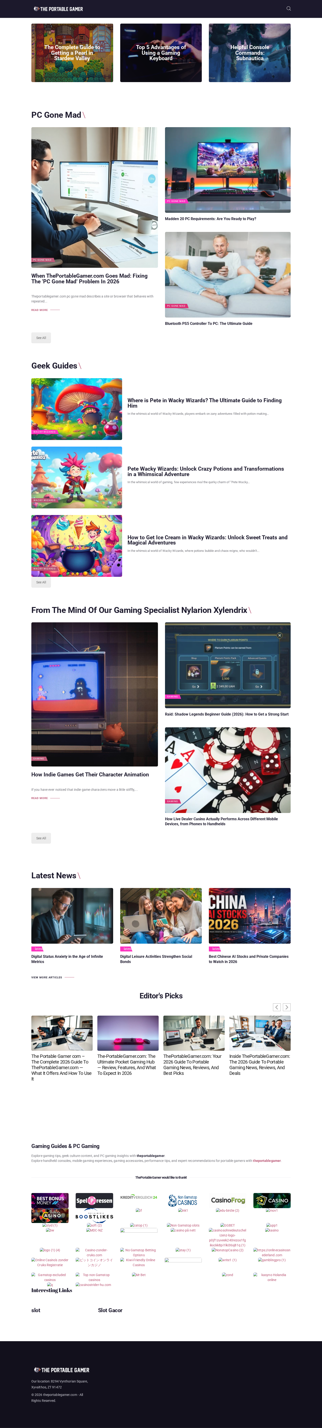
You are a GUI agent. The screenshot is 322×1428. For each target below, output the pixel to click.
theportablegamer (267, 1161)
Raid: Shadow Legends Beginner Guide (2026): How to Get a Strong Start (227, 714)
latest (39, 949)
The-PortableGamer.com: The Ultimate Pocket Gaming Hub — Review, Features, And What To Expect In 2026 (126, 1064)
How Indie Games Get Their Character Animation (90, 775)
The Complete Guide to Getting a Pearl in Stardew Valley (72, 53)
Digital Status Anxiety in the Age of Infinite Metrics (67, 959)
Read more (39, 310)
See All (41, 338)
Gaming (38, 759)
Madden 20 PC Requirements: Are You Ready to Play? (210, 219)
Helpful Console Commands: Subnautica (250, 53)
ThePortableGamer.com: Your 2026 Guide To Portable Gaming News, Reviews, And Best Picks (192, 1064)
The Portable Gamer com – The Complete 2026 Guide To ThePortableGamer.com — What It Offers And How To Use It (61, 1067)
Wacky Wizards (44, 432)
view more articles (46, 977)
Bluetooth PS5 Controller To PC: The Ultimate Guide (208, 323)
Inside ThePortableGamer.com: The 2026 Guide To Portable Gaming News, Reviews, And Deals (259, 1064)
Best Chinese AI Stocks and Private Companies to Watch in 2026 (249, 959)
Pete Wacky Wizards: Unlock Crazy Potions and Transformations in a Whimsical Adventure (206, 471)
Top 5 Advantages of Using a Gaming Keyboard (161, 53)
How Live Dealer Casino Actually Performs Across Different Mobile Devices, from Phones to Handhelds (221, 821)
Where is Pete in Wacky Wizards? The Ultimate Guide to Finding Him (205, 403)
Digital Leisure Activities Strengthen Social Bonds (156, 959)
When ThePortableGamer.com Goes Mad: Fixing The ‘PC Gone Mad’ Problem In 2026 (89, 279)
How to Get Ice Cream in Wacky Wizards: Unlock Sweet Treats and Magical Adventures (208, 540)
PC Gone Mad (42, 260)
